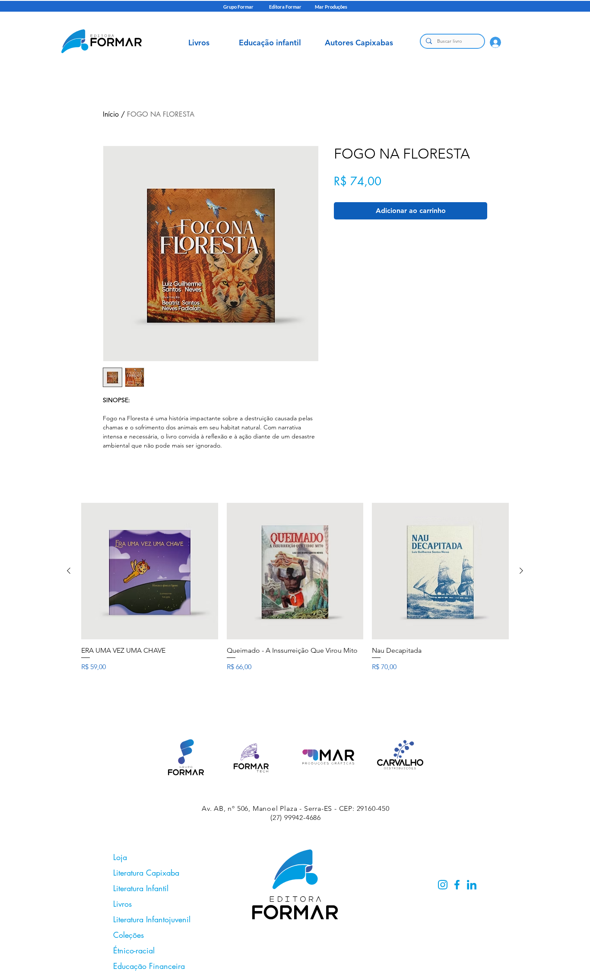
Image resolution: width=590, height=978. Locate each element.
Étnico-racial (134, 950)
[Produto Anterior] (68, 570)
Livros (122, 904)
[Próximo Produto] (521, 570)
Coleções (128, 935)
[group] (295, 596)
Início (111, 114)
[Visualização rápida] (149, 571)
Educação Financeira (149, 966)
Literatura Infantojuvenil (151, 919)
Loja (120, 857)
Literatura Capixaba (146, 872)
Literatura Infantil (140, 888)
